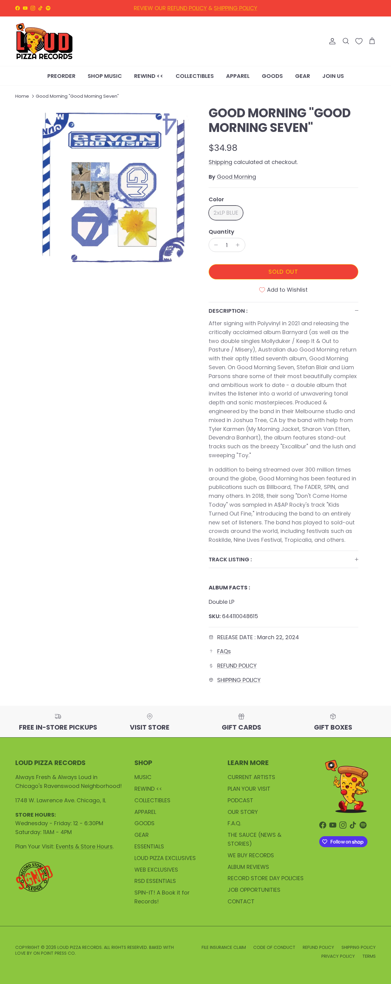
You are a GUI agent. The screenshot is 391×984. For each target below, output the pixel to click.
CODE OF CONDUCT (274, 947)
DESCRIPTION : (228, 311)
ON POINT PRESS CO (54, 953)
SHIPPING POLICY (239, 680)
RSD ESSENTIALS (155, 881)
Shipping (220, 162)
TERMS (369, 956)
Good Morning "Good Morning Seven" (77, 96)
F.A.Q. (234, 823)
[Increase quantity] (239, 245)
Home (22, 96)
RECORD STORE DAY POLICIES (266, 878)
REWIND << (148, 75)
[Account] (331, 41)
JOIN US (333, 75)
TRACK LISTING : (230, 559)
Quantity (221, 231)
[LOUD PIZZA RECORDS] (44, 41)
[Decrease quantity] (214, 245)
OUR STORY (243, 812)
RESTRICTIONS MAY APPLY (230, 9)
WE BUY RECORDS (251, 855)
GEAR (302, 75)
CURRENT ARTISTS (251, 777)
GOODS (272, 75)
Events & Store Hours (84, 846)
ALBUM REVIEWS (248, 867)
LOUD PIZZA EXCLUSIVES (165, 858)
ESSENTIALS (149, 846)
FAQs (224, 651)
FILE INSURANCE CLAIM (224, 947)
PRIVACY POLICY (338, 956)
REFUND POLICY (237, 665)
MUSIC (143, 777)
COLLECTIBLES (195, 75)
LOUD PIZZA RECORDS (79, 947)
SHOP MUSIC (105, 75)
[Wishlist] (359, 41)
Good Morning (236, 176)
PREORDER (61, 75)
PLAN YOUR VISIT (249, 789)
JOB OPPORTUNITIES (254, 890)
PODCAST (240, 800)
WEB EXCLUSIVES (156, 869)
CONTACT (241, 901)
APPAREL (238, 75)
